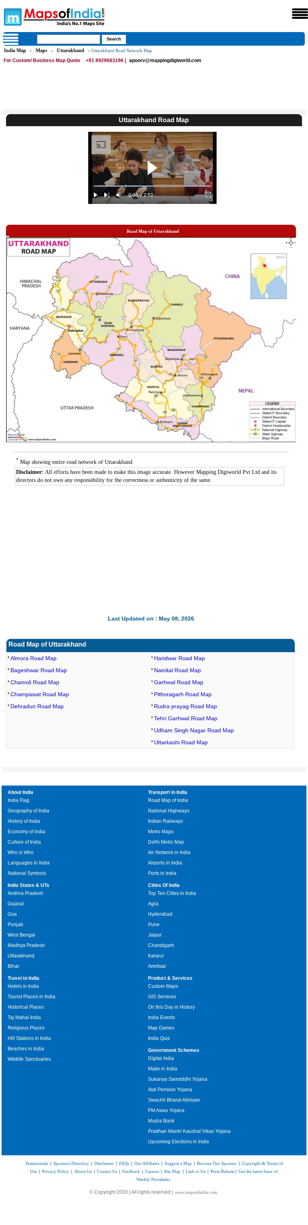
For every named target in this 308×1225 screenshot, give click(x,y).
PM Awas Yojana (166, 1110)
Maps (41, 50)
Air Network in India (169, 852)
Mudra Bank (161, 1121)
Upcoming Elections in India (178, 1141)
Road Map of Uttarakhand (47, 644)
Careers (152, 1171)
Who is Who (21, 852)
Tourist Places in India (31, 996)
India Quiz (159, 1038)
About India (20, 792)
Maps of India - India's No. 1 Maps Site (11, 16)
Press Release (223, 1171)
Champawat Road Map (39, 694)
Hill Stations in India (29, 1038)
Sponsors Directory (71, 1163)
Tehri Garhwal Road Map (185, 718)
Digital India (161, 1058)
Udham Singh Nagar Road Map (194, 730)
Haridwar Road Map (179, 658)
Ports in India (162, 873)
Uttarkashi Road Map (181, 742)
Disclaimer (104, 1163)
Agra (153, 904)
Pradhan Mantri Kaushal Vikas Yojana (189, 1131)
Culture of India (24, 842)
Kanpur (156, 956)
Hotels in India (23, 986)
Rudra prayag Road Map (185, 706)
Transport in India (167, 792)
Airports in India (165, 863)
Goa (12, 914)
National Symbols (27, 873)
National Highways (168, 811)
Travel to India (23, 978)
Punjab (15, 924)
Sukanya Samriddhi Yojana (177, 1079)
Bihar (13, 966)
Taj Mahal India (24, 1017)
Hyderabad (160, 914)
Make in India (162, 1069)
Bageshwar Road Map (38, 670)
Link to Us (195, 1171)
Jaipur (155, 935)
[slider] (152, 186)
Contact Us (107, 1171)
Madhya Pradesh (26, 945)
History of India (24, 821)
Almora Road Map (33, 658)
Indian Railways (165, 821)
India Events (161, 1017)
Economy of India (26, 831)
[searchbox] (68, 39)
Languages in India (29, 863)
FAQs (124, 1163)
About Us (83, 1171)
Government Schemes (173, 1050)
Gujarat (16, 904)
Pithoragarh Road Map (183, 694)
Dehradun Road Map (37, 706)
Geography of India (28, 811)
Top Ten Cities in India (172, 893)
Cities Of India (164, 885)
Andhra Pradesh (25, 893)
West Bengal (21, 935)
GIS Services (162, 996)
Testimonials (36, 1163)
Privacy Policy (55, 1171)
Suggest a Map (178, 1163)
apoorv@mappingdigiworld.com (165, 60)
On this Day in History (171, 1007)
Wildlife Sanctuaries (29, 1059)
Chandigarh (161, 945)
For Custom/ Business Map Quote (42, 60)
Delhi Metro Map (166, 842)
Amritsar (157, 966)
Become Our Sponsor (217, 1163)
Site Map (172, 1171)
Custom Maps (163, 986)
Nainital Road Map (177, 670)
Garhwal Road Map (178, 682)
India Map (15, 50)
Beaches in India (26, 1049)
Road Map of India (168, 800)
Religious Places (26, 1028)
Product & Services (170, 978)
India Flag (18, 800)
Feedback (131, 1171)
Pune (154, 924)
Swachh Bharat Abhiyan (174, 1100)
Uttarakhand (70, 50)
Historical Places (26, 1007)
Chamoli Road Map (34, 682)
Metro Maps (161, 831)
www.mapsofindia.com (196, 1192)
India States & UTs (28, 885)
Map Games (161, 1028)
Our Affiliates (146, 1163)
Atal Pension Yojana (170, 1089)
